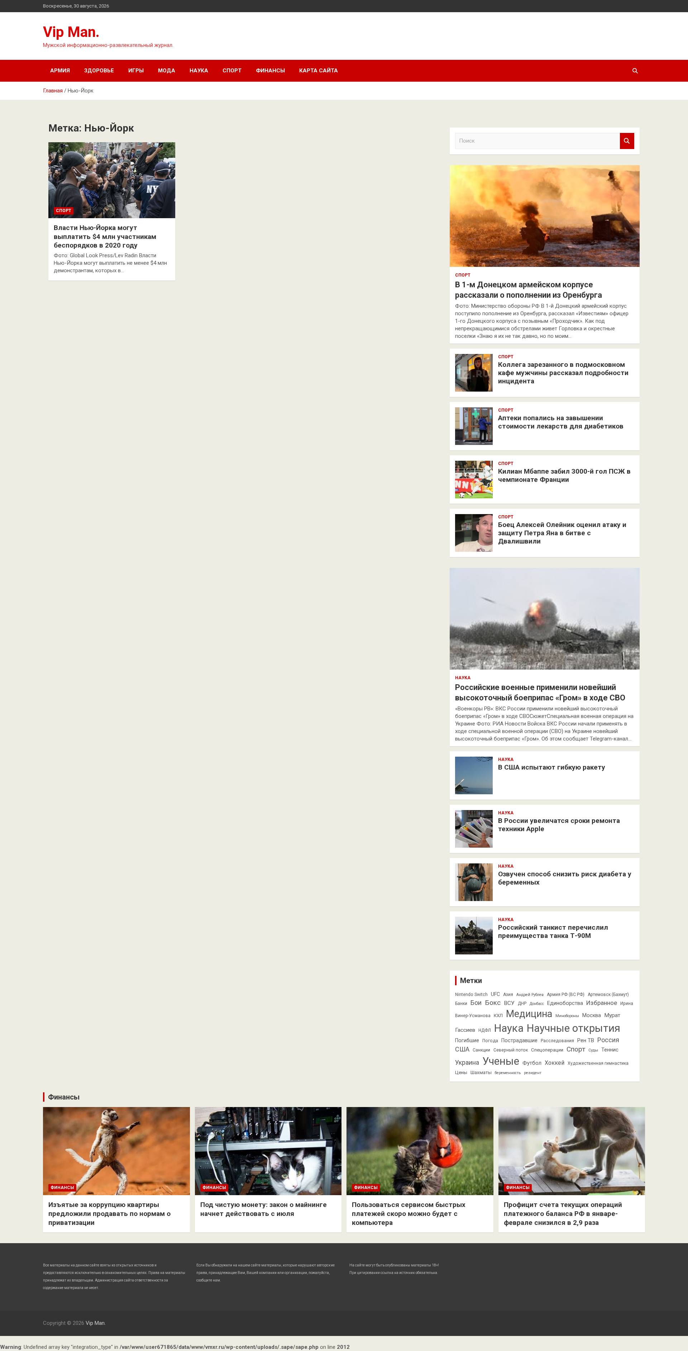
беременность (508, 1072)
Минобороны (567, 1016)
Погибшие (467, 1040)
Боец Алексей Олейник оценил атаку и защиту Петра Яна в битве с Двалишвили (562, 533)
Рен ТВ (585, 1040)
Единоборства (565, 1003)
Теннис (609, 1050)
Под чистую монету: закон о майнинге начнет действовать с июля (263, 1209)
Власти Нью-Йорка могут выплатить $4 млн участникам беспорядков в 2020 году (105, 236)
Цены (461, 1072)
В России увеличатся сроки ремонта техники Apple (559, 824)
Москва (591, 1015)
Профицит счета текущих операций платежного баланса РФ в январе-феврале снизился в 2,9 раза (563, 1213)
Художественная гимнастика (598, 1063)
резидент (532, 1072)
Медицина (529, 1014)
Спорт (232, 70)
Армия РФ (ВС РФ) (565, 994)
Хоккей (554, 1062)
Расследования (557, 1040)
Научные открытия (573, 1028)
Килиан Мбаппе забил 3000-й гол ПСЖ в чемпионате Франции (564, 475)
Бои (476, 1002)
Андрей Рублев (530, 994)
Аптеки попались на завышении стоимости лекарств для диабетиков (561, 422)
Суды (593, 1050)
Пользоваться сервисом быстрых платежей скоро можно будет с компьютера (408, 1213)
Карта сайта (318, 70)
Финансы (270, 70)
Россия (608, 1040)
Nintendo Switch (471, 994)
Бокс (493, 1002)
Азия (508, 994)
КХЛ (498, 1015)
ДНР (522, 1003)
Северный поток (510, 1050)
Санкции (481, 1050)
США (462, 1049)
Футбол (531, 1063)
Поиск (627, 141)
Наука (199, 70)
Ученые (500, 1061)
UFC (495, 994)
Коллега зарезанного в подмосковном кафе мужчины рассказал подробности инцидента (563, 372)
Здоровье (99, 70)
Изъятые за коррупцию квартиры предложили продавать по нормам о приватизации (109, 1213)
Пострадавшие (519, 1040)
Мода (166, 70)
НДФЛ (484, 1030)
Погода (490, 1040)
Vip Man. (71, 32)
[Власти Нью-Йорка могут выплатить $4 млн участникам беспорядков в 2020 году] (112, 180)
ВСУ (509, 1003)
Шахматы (481, 1072)
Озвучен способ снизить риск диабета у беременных (564, 878)
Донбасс (537, 1003)
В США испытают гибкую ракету (551, 767)
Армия (60, 70)
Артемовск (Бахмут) (608, 994)
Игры (136, 70)
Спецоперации (547, 1050)
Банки (461, 1003)
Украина (467, 1062)
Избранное (601, 1002)
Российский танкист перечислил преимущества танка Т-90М (553, 931)
